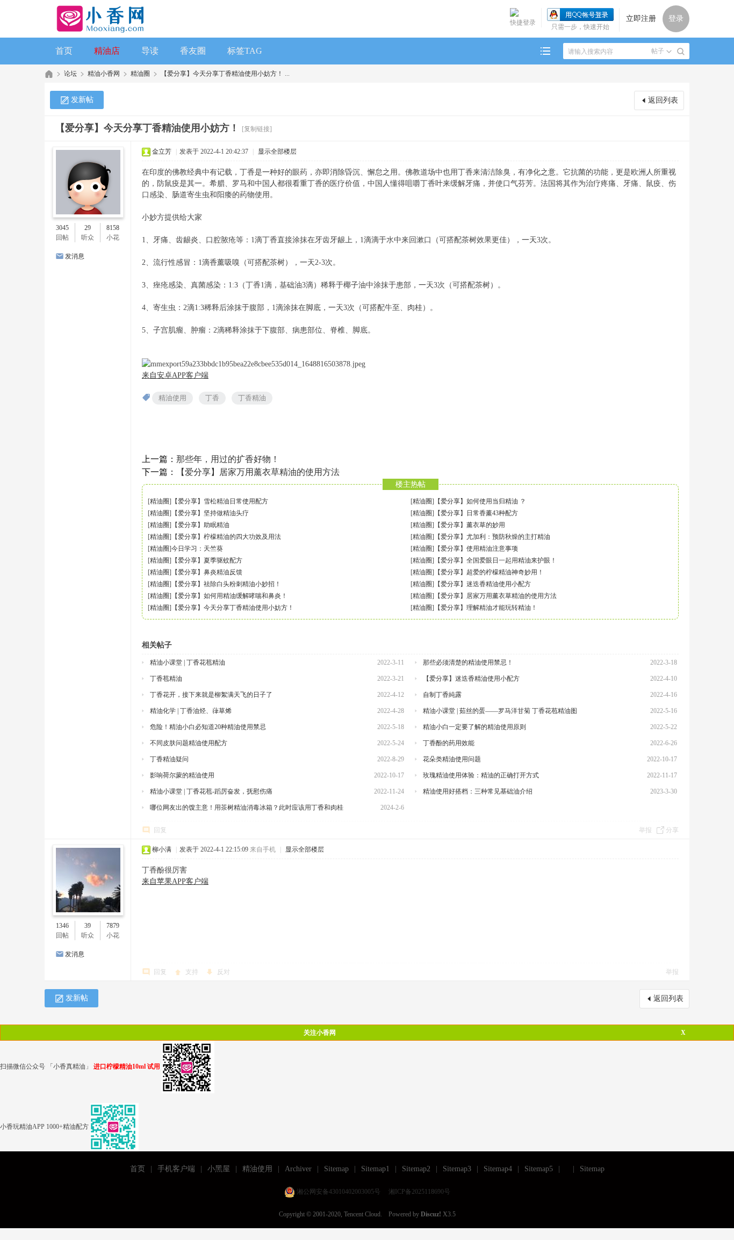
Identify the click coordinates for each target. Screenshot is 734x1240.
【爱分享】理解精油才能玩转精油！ (485, 607)
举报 (645, 830)
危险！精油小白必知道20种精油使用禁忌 (208, 727)
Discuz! (431, 1214)
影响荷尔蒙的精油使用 (182, 775)
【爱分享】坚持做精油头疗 (210, 513)
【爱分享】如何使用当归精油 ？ (480, 501)
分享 (672, 830)
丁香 (212, 398)
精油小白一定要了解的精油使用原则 (474, 727)
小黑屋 (218, 1169)
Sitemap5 (538, 1169)
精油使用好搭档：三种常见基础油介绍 (477, 791)
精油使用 (172, 398)
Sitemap (336, 1169)
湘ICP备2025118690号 (419, 1191)
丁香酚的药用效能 (448, 743)
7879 (112, 925)
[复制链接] (257, 129)
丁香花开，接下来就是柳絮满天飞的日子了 (211, 694)
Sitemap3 (457, 1169)
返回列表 (663, 100)
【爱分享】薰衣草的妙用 (469, 525)
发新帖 (82, 100)
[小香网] (96, 19)
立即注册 (641, 19)
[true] (681, 52)
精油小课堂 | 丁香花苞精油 (187, 662)
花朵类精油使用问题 (452, 759)
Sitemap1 (375, 1169)
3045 (62, 228)
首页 (64, 50)
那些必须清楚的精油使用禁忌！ (468, 662)
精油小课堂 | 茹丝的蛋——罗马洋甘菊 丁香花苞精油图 (500, 711)
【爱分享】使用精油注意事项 (476, 548)
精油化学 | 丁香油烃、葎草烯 (191, 711)
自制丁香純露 (442, 694)
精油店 (107, 50)
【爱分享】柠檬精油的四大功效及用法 (226, 536)
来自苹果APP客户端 (175, 881)
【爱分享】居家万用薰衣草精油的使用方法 (258, 472)
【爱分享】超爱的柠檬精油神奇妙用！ (489, 572)
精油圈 (140, 73)
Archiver (298, 1169)
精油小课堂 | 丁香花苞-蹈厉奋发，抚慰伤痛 (211, 791)
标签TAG (244, 50)
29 (87, 228)
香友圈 (193, 50)
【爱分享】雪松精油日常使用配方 (219, 501)
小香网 (49, 74)
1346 (62, 925)
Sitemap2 (416, 1169)
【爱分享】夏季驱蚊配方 (206, 560)
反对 (223, 972)
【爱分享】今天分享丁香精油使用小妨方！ (232, 607)
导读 (150, 50)
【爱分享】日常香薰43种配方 (476, 513)
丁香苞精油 (166, 678)
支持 (192, 972)
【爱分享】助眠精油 (200, 525)
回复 (160, 830)
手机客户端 (176, 1169)
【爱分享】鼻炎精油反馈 (206, 572)
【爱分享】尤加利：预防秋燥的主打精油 (492, 536)
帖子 (657, 51)
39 (87, 925)
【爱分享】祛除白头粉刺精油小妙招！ (226, 584)
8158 (112, 228)
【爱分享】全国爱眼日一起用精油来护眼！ (495, 560)
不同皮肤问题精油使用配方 (188, 743)
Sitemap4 (498, 1169)
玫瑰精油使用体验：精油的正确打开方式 (481, 775)
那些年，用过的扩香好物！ (227, 459)
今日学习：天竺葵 (197, 548)
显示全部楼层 (277, 151)
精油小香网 (104, 73)
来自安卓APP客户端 (175, 375)
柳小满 (161, 849)
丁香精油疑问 (169, 759)
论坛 (70, 73)
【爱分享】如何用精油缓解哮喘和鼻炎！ (229, 596)
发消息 (74, 256)
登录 (675, 19)
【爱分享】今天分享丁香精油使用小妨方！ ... (225, 73)
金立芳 (161, 151)
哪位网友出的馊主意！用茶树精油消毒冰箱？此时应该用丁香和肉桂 (246, 807)
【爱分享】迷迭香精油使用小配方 (482, 584)
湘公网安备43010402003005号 (338, 1191)
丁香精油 (252, 398)
